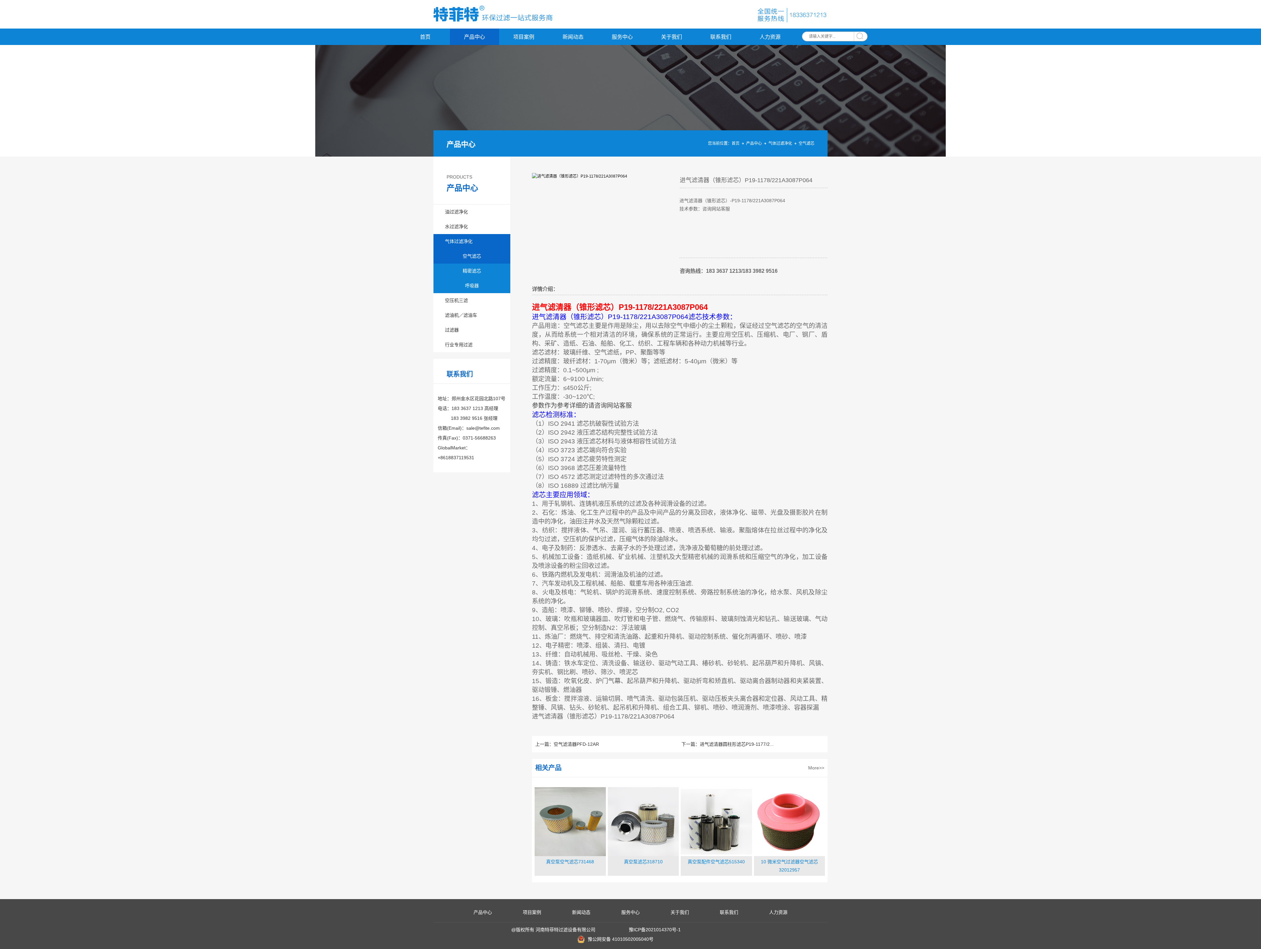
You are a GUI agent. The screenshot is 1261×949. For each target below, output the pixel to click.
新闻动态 (573, 37)
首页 (425, 37)
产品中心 (474, 37)
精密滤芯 (472, 270)
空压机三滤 (456, 300)
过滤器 (452, 330)
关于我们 (671, 37)
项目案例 (523, 37)
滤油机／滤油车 (461, 315)
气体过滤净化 (780, 143)
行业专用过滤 (459, 344)
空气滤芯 (806, 143)
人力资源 (770, 37)
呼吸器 (472, 285)
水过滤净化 (456, 226)
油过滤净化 (456, 211)
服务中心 (622, 37)
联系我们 (720, 37)
